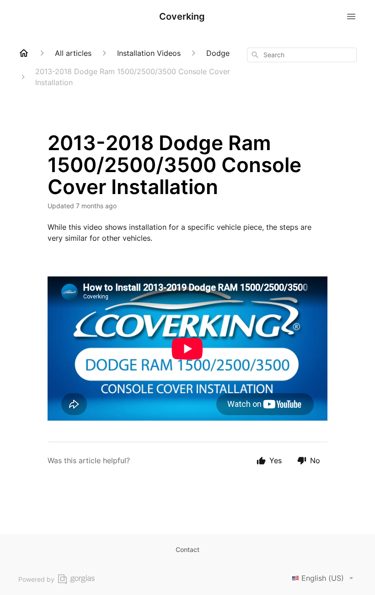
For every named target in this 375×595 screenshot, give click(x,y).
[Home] (23, 53)
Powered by (36, 579)
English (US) (322, 578)
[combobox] (302, 55)
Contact (187, 549)
